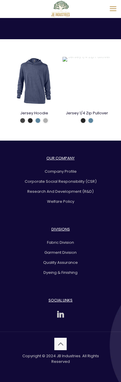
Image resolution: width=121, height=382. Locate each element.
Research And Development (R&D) (60, 191)
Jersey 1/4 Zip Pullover (87, 113)
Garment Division (60, 252)
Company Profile (61, 171)
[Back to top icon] (60, 344)
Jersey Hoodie (34, 113)
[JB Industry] (60, 9)
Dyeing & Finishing (60, 272)
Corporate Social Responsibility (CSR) (61, 181)
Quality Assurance (60, 262)
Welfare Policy (60, 201)
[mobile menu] (113, 9)
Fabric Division (60, 242)
